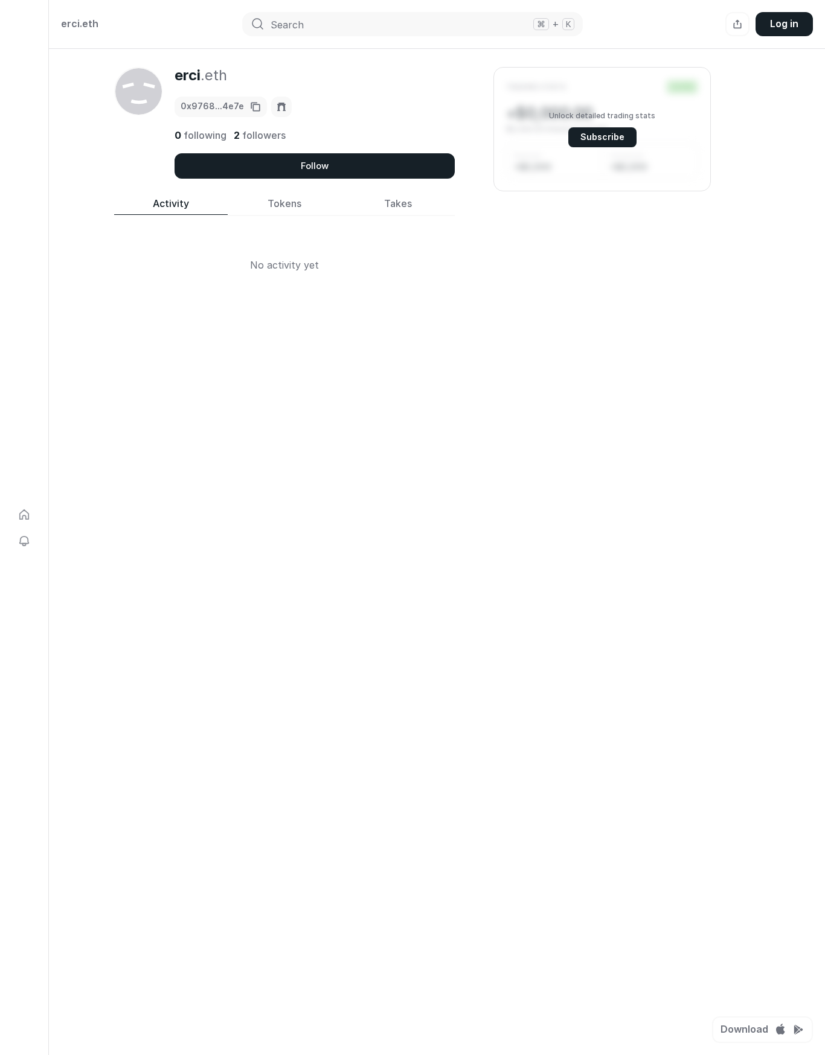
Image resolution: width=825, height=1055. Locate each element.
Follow (315, 165)
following (200, 135)
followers (260, 135)
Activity (171, 203)
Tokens (284, 203)
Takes (398, 203)
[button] (602, 129)
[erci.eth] (281, 107)
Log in (784, 24)
